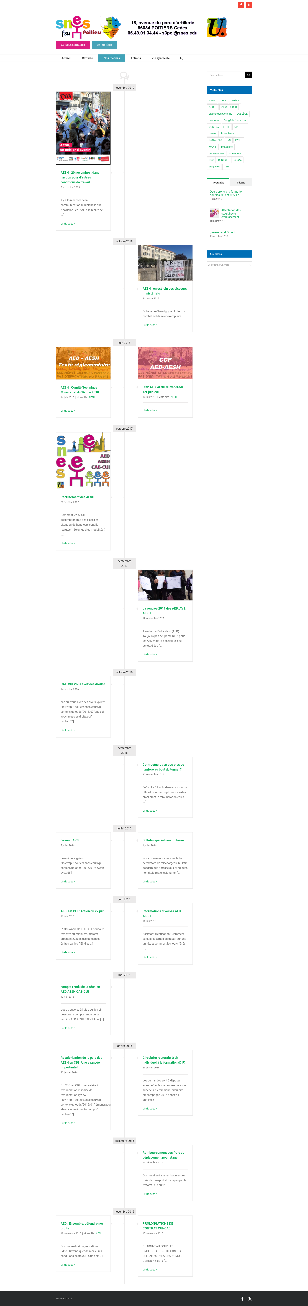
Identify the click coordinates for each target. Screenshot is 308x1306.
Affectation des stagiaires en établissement (231, 213)
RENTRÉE (223, 160)
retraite (237, 160)
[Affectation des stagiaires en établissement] (214, 211)
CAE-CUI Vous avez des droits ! (83, 684)
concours (214, 120)
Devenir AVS (70, 840)
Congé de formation (235, 120)
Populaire (218, 182)
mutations (227, 146)
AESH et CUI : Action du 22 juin (82, 911)
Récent (241, 182)
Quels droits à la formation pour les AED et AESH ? (226, 193)
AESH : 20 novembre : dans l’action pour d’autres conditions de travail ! (80, 177)
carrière (235, 100)
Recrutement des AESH (77, 497)
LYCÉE (238, 140)
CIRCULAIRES (229, 107)
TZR (226, 166)
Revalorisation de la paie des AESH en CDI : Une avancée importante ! (81, 1062)
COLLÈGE (242, 113)
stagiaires (214, 166)
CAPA (223, 100)
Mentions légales (64, 1298)
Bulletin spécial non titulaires (163, 840)
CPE (236, 127)
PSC (211, 160)
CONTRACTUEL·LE (219, 127)
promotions (235, 153)
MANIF (213, 146)
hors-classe (227, 133)
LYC (229, 140)
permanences (216, 153)
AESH (92, 397)
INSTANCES (215, 140)
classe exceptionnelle (220, 113)
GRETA (213, 133)
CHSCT (213, 107)
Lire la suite (67, 223)
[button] (181, 58)
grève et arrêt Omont (222, 232)
